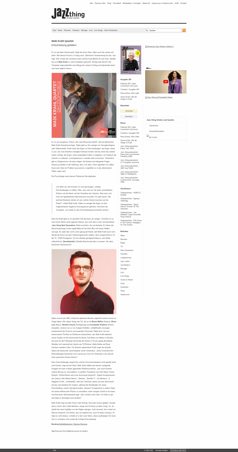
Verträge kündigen (162, 450)
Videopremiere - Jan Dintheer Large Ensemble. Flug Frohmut (131, 215)
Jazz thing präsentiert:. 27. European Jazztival (130, 161)
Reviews (67, 30)
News (60, 30)
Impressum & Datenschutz (162, 3)
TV (122, 247)
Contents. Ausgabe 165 (130, 89)
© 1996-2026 (148, 450)
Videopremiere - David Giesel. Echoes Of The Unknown (130, 207)
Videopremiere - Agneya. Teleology (130, 200)
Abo (91, 3)
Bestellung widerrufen (178, 450)
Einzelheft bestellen (156, 131)
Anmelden (129, 111)
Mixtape (84, 30)
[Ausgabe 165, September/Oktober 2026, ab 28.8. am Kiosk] (130, 59)
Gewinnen (124, 287)
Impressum (125, 295)
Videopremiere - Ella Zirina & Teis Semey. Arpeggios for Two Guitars (131, 223)
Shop (109, 3)
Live (90, 30)
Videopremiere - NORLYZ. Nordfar (131, 194)
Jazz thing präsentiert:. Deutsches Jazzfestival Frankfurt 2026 (130, 154)
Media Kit (146, 3)
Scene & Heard (127, 280)
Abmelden (129, 117)
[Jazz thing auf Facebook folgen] (165, 105)
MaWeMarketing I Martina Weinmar (73, 424)
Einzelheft (117, 3)
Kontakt (183, 3)
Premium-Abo (100, 3)
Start (54, 30)
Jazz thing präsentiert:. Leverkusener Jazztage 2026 (130, 180)
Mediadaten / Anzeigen (132, 3)
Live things (98, 30)
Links (123, 283)
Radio (123, 243)
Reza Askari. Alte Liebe (130, 93)
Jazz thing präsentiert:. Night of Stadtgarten (130, 173)
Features (75, 30)
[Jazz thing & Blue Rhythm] (69, 18)
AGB (177, 3)
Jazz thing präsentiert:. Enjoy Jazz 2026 (130, 147)
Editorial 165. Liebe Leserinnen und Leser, (129, 85)
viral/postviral (126, 258)
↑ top (54, 450)
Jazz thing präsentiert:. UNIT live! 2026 (130, 167)
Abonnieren (153, 126)
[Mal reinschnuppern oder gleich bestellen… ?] (165, 54)
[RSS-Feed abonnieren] (184, 30)
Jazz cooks (125, 261)
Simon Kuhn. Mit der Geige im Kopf (129, 98)
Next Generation (110, 30)
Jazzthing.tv (125, 265)
